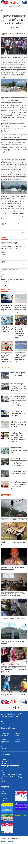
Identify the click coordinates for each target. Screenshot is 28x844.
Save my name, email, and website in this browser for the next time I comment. (12, 280)
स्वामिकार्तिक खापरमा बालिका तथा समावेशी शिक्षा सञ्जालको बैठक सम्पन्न (20, 308)
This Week (3, 764)
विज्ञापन (3, 772)
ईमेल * (2, 264)
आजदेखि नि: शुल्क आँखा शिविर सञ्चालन (10, 766)
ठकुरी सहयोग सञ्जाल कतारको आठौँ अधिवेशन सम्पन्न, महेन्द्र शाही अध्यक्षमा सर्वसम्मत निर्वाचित (7, 357)
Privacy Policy (4, 798)
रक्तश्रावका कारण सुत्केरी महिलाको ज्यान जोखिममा (13, 642)
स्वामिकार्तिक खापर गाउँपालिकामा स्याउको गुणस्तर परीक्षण (7, 329)
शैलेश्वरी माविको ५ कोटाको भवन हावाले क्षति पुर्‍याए (14, 543)
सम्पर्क (2, 800)
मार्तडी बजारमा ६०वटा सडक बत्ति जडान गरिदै (14, 519)
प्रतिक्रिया (3, 252)
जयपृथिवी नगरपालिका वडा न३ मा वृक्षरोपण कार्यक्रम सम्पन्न (18, 472)
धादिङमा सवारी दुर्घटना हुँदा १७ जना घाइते (13, 618)
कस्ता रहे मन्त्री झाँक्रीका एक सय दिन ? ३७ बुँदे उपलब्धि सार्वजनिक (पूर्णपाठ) (13, 594)
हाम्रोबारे (2, 792)
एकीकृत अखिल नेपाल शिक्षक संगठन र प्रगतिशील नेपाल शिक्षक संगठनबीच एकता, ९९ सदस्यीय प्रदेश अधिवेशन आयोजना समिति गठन (18, 400)
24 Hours (3, 759)
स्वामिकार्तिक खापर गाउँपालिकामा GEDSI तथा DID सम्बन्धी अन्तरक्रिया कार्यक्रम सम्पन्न (20, 357)
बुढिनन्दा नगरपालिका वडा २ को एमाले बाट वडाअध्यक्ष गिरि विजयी (13, 568)
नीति (2, 770)
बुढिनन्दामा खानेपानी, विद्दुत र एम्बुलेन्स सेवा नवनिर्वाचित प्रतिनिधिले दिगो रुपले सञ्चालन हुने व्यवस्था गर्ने (13, 669)
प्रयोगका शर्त (4, 794)
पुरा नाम (3, 259)
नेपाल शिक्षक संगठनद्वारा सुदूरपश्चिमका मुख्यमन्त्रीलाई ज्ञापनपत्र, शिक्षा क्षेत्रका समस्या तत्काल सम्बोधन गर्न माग (18, 387)
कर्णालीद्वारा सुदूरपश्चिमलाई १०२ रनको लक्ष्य (13, 695)
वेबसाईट (3, 272)
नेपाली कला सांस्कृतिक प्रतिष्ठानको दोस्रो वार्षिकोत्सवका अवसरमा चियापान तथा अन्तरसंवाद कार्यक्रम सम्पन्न (21, 332)
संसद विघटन (22, 233)
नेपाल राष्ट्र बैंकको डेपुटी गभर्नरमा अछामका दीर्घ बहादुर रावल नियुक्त (7, 307)
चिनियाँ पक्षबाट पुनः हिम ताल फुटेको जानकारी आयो (17, 374)
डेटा (1, 768)
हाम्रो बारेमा (3, 781)
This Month (4, 761)
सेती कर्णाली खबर (5, 779)
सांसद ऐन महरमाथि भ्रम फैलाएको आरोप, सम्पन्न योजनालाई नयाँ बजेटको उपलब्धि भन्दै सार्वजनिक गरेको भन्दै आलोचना (18, 437)
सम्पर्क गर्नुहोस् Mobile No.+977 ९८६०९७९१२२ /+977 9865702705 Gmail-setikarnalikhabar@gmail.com (14, 776)
